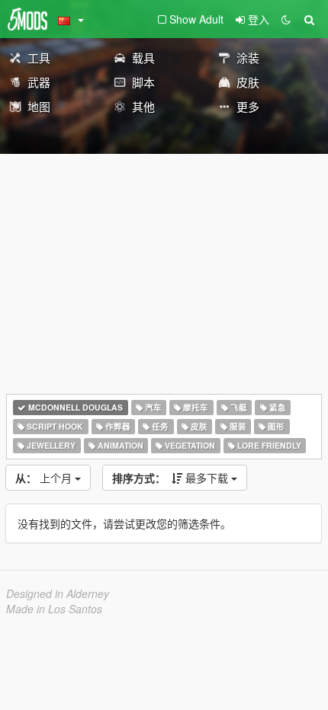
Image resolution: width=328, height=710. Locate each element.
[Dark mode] (286, 19)
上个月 (45, 477)
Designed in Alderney (57, 593)
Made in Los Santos (54, 608)
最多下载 (171, 477)
